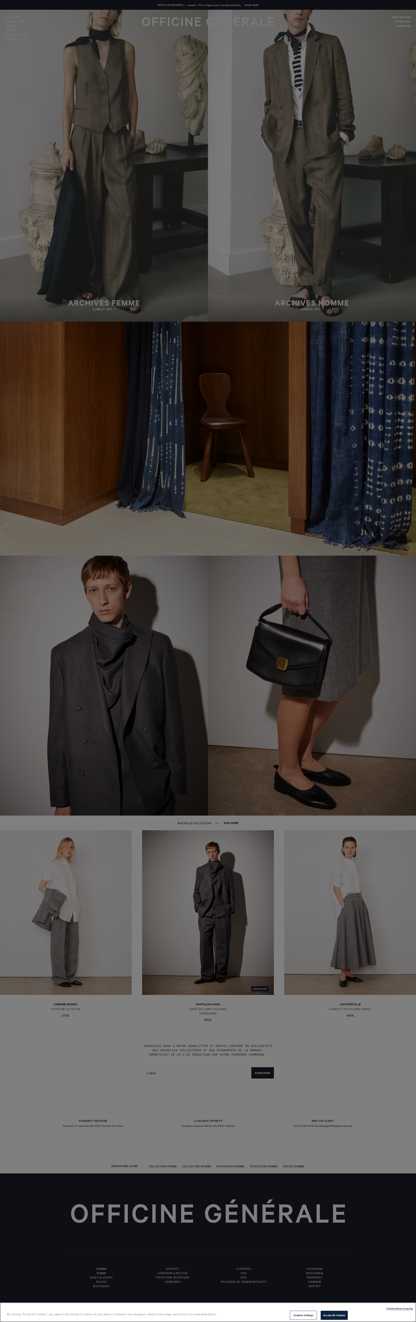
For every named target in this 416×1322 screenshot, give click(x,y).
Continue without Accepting (399, 1308)
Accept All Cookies (334, 1315)
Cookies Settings (303, 1315)
